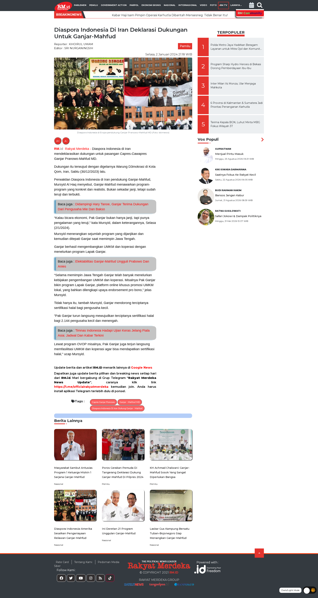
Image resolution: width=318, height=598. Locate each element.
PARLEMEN (80, 5)
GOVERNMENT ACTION (114, 5)
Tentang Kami (83, 562)
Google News (141, 367)
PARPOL (134, 5)
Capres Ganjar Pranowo (103, 402)
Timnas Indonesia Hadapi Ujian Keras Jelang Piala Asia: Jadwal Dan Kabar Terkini (104, 333)
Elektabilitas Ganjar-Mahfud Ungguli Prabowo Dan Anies (103, 264)
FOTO (213, 5)
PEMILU (93, 5)
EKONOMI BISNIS (151, 5)
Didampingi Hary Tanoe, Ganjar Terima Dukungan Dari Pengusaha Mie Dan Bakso (103, 206)
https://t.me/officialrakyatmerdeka (81, 386)
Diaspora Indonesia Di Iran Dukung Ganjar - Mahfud (117, 408)
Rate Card (62, 562)
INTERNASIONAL (187, 5)
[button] (251, 5)
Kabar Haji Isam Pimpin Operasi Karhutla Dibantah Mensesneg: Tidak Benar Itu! (130, 15)
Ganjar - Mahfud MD (130, 402)
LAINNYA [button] (235, 5)
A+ (57, 140)
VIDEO (203, 5)
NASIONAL (169, 5)
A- (66, 140)
